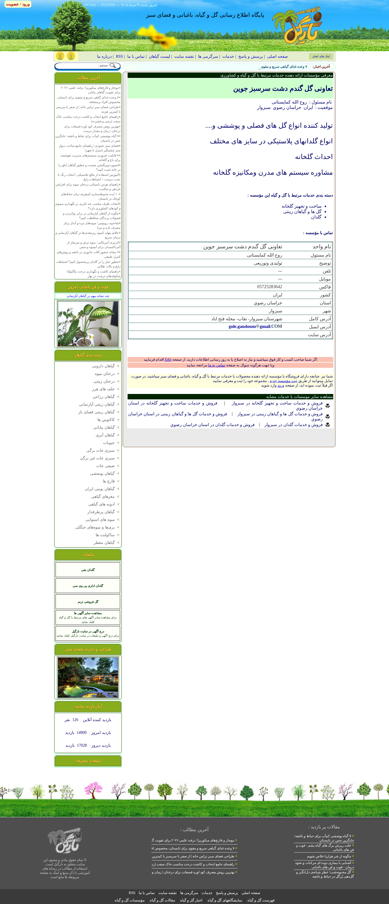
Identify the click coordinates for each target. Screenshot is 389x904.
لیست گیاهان (159, 56)
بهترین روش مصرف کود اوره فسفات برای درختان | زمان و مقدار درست (185, 872)
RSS (119, 56)
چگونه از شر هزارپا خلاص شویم (330, 856)
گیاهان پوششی (105, 473)
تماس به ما (216, 365)
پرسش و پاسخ (250, 56)
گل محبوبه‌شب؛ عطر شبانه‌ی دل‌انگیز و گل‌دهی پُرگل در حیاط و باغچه (325, 874)
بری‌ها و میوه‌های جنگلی (97, 527)
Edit (168, 359)
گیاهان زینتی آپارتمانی (99, 404)
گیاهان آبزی (108, 435)
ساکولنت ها (108, 535)
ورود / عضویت (18, 4)
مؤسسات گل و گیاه (130, 900)
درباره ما (104, 56)
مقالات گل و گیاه (162, 900)
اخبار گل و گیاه (191, 900)
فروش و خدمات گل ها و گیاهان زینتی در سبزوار (280, 414)
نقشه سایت (184, 56)
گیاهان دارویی (106, 366)
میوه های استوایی (102, 519)
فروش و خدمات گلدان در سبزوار (294, 424)
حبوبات (111, 443)
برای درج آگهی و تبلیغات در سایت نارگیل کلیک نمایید (88, 635)
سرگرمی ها (208, 56)
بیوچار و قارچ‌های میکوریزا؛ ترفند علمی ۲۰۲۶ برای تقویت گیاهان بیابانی (186, 840)
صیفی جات (108, 466)
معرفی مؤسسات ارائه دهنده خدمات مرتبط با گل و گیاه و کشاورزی (276, 75)
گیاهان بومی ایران (102, 489)
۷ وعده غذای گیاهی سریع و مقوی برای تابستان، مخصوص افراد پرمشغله (256, 67)
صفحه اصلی (277, 56)
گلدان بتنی (88, 569)
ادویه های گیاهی (104, 504)
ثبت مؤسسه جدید (283, 381)
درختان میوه (107, 373)
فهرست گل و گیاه (261, 900)
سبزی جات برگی (103, 450)
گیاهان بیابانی (106, 427)
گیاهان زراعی (106, 397)
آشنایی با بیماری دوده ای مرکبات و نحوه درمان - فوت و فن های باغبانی (324, 865)
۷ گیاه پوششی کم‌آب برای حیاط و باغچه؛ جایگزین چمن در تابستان (324, 838)
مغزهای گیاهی (105, 496)
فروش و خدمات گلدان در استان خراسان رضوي (212, 424)
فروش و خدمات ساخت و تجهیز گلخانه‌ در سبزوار (277, 403)
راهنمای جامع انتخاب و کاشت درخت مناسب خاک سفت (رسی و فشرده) (185, 864)
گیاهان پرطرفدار (103, 512)
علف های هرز (106, 389)
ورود (280, 385)
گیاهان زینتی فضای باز (99, 412)
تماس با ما (136, 56)
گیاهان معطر (107, 542)
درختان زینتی (106, 381)
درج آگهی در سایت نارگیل (88, 631)
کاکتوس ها (108, 420)
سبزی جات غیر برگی (100, 458)
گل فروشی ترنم (88, 601)
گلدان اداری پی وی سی (88, 585)
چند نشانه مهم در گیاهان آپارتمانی (88, 296)
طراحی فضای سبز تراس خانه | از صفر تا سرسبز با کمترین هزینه (190, 856)
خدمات (228, 56)
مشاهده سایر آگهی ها (88, 613)
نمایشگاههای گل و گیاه (225, 900)
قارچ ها (111, 481)
